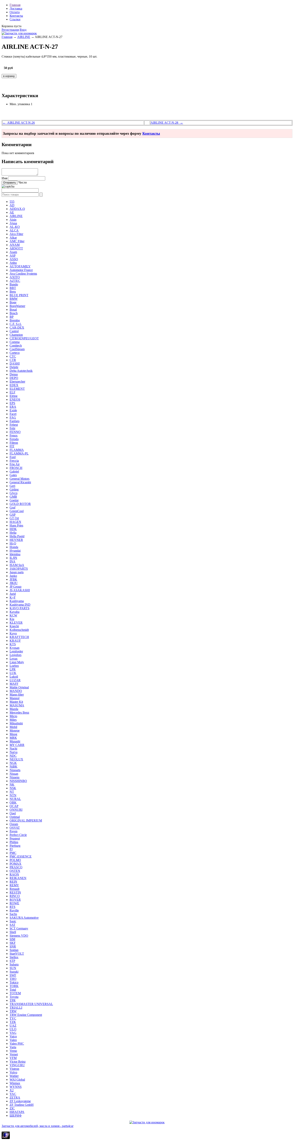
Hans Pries (16, 525)
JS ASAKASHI (20, 590)
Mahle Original (19, 687)
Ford (13, 457)
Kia (12, 619)
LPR (13, 669)
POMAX (15, 863)
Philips (14, 842)
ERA (13, 406)
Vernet (14, 1054)
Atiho (13, 262)
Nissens (14, 777)
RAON (14, 874)
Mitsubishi (16, 723)
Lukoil (14, 676)
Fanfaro (14, 421)
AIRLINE (23, 37)
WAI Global (17, 1079)
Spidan (14, 950)
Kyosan (14, 647)
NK (12, 784)
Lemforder (16, 651)
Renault (14, 889)
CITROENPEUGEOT (24, 338)
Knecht (14, 626)
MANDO (16, 691)
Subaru (14, 964)
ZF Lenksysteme (20, 1101)
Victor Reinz (18, 1061)
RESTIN (15, 892)
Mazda (14, 709)
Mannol (14, 698)
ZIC (12, 1108)
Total (13, 989)
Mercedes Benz (19, 712)
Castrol (14, 331)
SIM (12, 939)
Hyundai (15, 550)
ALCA (14, 230)
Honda (14, 547)
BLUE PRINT (19, 295)
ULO (13, 1029)
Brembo (15, 320)
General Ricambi (20, 482)
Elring (13, 396)
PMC (13, 853)
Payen (13, 831)
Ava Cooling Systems (23, 273)
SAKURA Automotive (24, 917)
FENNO (15, 432)
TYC (13, 1018)
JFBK (13, 579)
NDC (13, 755)
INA (12, 561)
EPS (12, 403)
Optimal (15, 817)
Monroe (15, 730)
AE (12, 212)
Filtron (14, 442)
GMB (13, 496)
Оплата (15, 12)
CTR (13, 360)
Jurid (13, 593)
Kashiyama (17, 601)
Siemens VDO (19, 935)
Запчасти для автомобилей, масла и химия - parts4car (37, 1126)
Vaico (13, 1036)
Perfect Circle (18, 835)
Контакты (16, 15)
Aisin (13, 219)
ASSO (14, 259)
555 (12, 201)
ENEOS (15, 399)
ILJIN (13, 558)
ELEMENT (17, 388)
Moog (13, 734)
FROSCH (16, 468)
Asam (13, 252)
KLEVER (16, 622)
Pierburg (15, 845)
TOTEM (15, 993)
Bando (14, 284)
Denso (14, 374)
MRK (13, 737)
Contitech (16, 345)
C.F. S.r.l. (16, 324)
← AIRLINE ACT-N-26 (19, 122)
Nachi (13, 748)
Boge (13, 302)
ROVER (15, 899)
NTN (13, 795)
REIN (13, 881)
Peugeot (15, 838)
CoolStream (17, 349)
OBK (13, 802)
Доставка (16, 8)
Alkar (13, 237)
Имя (4, 178)
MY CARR (17, 745)
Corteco (15, 352)
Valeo (13, 1040)
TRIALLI (16, 1007)
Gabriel (14, 471)
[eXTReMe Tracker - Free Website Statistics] (6, 1138)
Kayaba (14, 611)
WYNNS (16, 1086)
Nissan (14, 773)
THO (13, 978)
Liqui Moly (17, 662)
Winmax (15, 1083)
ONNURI (16, 809)
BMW (14, 298)
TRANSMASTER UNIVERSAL (31, 1004)
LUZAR (15, 680)
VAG (13, 1032)
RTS (12, 907)
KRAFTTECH (19, 637)
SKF (13, 943)
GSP (13, 514)
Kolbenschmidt (19, 629)
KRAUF (15, 640)
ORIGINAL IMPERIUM (26, 820)
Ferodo (14, 439)
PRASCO (16, 867)
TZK (13, 1022)
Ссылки (15, 19)
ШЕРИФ (16, 1115)
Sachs (13, 914)
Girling (14, 489)
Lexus (13, 658)
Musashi (15, 741)
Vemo (13, 1050)
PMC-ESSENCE (21, 856)
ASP (13, 255)
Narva (13, 752)
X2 (12, 1090)
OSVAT (15, 827)
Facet (13, 414)
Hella (13, 532)
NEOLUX (16, 759)
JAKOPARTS (19, 568)
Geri (12, 486)
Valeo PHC (17, 1043)
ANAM (15, 244)
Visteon (14, 1068)
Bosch (14, 313)
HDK (13, 529)
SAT (12, 925)
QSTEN (15, 871)
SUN (13, 968)
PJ (11, 849)
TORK (14, 986)
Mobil (13, 727)
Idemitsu (15, 554)
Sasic (13, 921)
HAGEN (15, 522)
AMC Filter (17, 241)
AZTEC (15, 280)
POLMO (15, 860)
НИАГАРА (17, 1112)
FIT (12, 446)
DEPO (14, 378)
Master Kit (16, 701)
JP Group (15, 586)
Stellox (14, 957)
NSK (13, 788)
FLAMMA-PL (19, 453)
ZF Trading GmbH (22, 1104)
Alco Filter (16, 234)
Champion (16, 334)
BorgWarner (17, 306)
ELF (12, 392)
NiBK (13, 766)
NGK (13, 763)
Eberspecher (17, 381)
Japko (13, 575)
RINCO (15, 896)
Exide (13, 410)
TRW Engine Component (26, 1014)
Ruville (14, 910)
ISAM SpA (17, 565)
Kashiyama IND (20, 604)
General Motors (19, 478)
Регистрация (10, 29)
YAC (13, 1094)
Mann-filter (17, 694)
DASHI (15, 363)
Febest (14, 424)
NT (12, 791)
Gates (13, 475)
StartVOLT (17, 953)
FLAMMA (17, 450)
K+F (13, 597)
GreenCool (17, 511)
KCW (13, 615)
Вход (23, 29)
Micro (13, 716)
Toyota (14, 996)
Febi (12, 428)
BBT (13, 288)
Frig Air (15, 464)
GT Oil (14, 518)
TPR (13, 1000)
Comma (15, 342)
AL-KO (15, 226)
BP (12, 316)
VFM (13, 1058)
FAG (13, 417)
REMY (14, 885)
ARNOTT (16, 248)
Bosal (13, 309)
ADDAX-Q (17, 208)
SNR (13, 946)
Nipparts (15, 770)
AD (12, 205)
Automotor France (21, 270)
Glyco (13, 493)
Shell (13, 932)
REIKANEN (18, 878)
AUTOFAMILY (20, 266)
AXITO (15, 277)
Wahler (14, 1076)
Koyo (13, 633)
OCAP (14, 806)
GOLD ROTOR (20, 504)
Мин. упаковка (20, 104)
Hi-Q (13, 543)
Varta (13, 1047)
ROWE (14, 903)
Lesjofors (15, 655)
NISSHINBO (18, 781)
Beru (13, 291)
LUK (13, 673)
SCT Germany (19, 928)
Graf (12, 507)
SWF (13, 975)
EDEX (14, 385)
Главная (15, 5)
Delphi (14, 367)
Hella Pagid (17, 536)
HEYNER (16, 540)
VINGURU (17, 1065)
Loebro (14, 665)
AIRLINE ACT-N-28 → (167, 122)
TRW (13, 1011)
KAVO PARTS (19, 608)
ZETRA (15, 1097)
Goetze (14, 500)
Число (22, 182)
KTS (13, 644)
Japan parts (17, 572)
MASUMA (17, 705)
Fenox (14, 435)
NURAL (15, 799)
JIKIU (14, 583)
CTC (13, 356)
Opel (13, 813)
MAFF (14, 683)
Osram (14, 824)
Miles (13, 719)
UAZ (13, 1025)
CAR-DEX (17, 327)
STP (12, 960)
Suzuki (14, 971)
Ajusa (13, 223)
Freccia (14, 460)
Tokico (14, 982)
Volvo (13, 1072)
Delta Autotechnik (21, 370)
